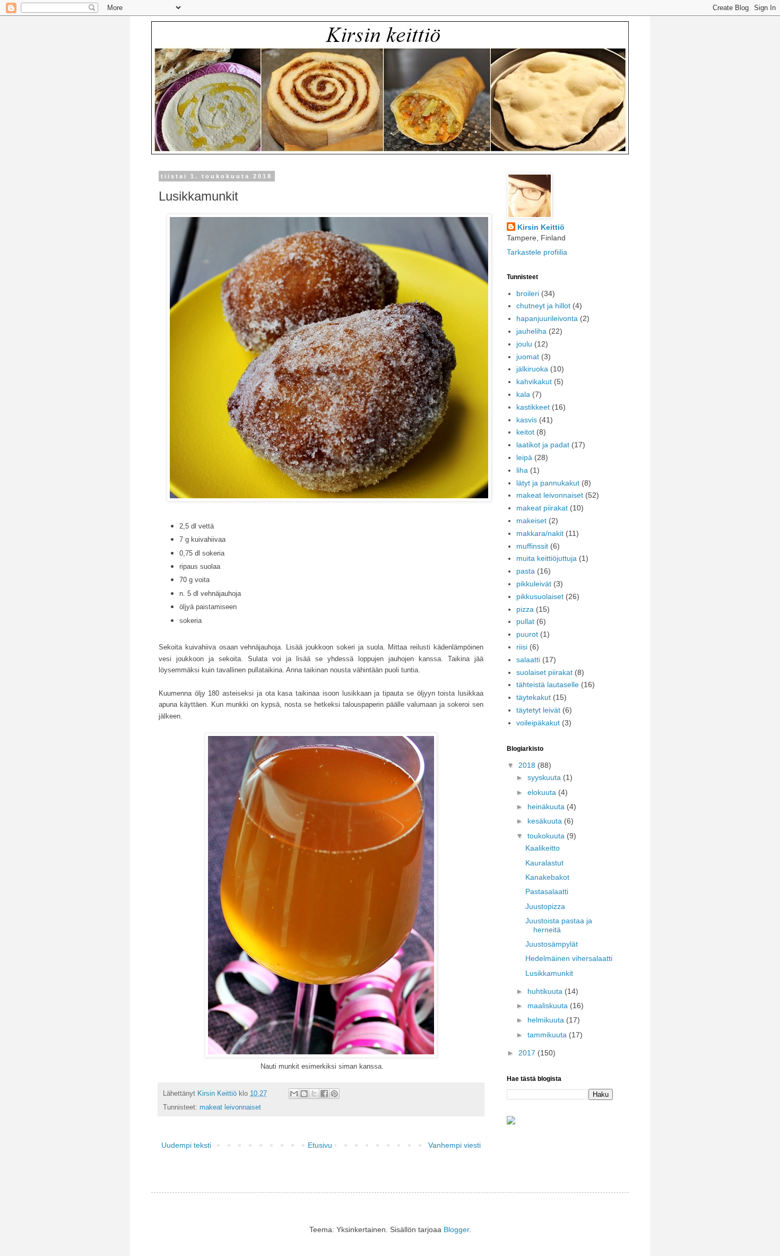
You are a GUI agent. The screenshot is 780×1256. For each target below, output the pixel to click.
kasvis (526, 419)
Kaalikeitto (542, 848)
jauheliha (531, 331)
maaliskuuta (548, 1005)
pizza (525, 609)
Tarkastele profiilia (537, 252)
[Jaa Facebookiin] (324, 1093)
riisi (521, 647)
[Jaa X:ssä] (314, 1093)
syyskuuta (545, 777)
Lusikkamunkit (549, 973)
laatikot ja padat (542, 444)
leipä (524, 457)
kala (523, 394)
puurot (527, 634)
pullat (525, 621)
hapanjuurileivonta (547, 318)
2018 (528, 765)
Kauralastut (544, 863)
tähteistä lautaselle (547, 684)
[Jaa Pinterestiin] (334, 1093)
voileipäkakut (538, 722)
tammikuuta (548, 1034)
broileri (527, 293)
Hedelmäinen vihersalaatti (568, 958)
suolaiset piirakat (544, 672)
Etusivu (320, 1145)
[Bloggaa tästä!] (304, 1093)
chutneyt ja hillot (543, 305)
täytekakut (533, 697)
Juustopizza (545, 906)
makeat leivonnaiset (230, 1107)
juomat (527, 356)
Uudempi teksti (186, 1145)
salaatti (528, 659)
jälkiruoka (532, 369)
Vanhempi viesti (454, 1145)
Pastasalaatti (546, 891)
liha (522, 470)
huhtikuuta (546, 991)
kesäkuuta (545, 821)
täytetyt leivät (538, 710)
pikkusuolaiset (540, 596)
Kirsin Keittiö (541, 227)
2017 (528, 1053)
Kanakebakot (547, 877)
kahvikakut (534, 381)
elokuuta (542, 792)
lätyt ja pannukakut (547, 483)
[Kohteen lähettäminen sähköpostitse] (294, 1093)
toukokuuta (547, 835)
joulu (524, 344)
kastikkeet (533, 407)
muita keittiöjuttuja (546, 558)
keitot (525, 432)
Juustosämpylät (551, 944)
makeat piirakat (542, 508)
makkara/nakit (540, 533)
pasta (525, 571)
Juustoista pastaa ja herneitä (558, 925)
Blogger (456, 1229)
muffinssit (532, 546)
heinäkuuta (547, 806)
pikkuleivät (533, 583)
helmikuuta (546, 1020)
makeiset (531, 520)
